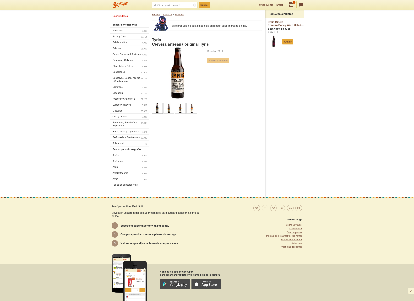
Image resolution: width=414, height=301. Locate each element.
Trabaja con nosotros (291, 239)
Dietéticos (130, 87)
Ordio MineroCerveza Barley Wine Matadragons (286, 23)
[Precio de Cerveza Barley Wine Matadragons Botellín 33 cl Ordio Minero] (274, 41)
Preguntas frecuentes (291, 246)
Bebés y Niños (130, 42)
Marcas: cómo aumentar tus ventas (284, 235)
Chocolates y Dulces (130, 66)
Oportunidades (120, 15)
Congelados (130, 72)
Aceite (130, 155)
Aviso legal (296, 243)
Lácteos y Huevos (130, 104)
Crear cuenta (266, 4)
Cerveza (167, 14)
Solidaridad (130, 143)
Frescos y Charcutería (130, 98)
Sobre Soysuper (294, 224)
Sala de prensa (294, 232)
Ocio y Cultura (130, 116)
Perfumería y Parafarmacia (130, 137)
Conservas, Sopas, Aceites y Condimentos (130, 79)
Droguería (130, 93)
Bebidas (156, 14)
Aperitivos (130, 30)
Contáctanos (295, 228)
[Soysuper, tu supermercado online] (120, 5)
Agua (130, 167)
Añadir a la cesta (218, 60)
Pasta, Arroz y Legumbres (130, 131)
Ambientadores (130, 173)
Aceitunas (130, 161)
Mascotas (130, 110)
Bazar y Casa (130, 36)
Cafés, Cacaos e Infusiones (130, 54)
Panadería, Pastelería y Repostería (130, 124)
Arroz (130, 179)
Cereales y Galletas (130, 60)
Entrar (279, 4)
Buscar (204, 5)
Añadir (288, 41)
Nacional (179, 14)
